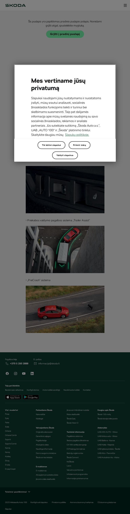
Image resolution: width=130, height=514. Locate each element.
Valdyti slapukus (65, 155)
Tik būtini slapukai (51, 145)
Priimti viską (79, 145)
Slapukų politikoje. (77, 135)
